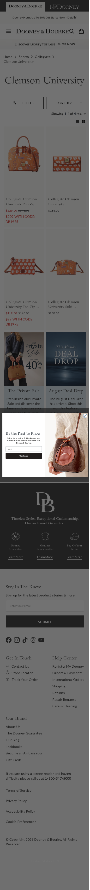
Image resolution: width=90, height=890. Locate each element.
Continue (22, 456)
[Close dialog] (83, 416)
